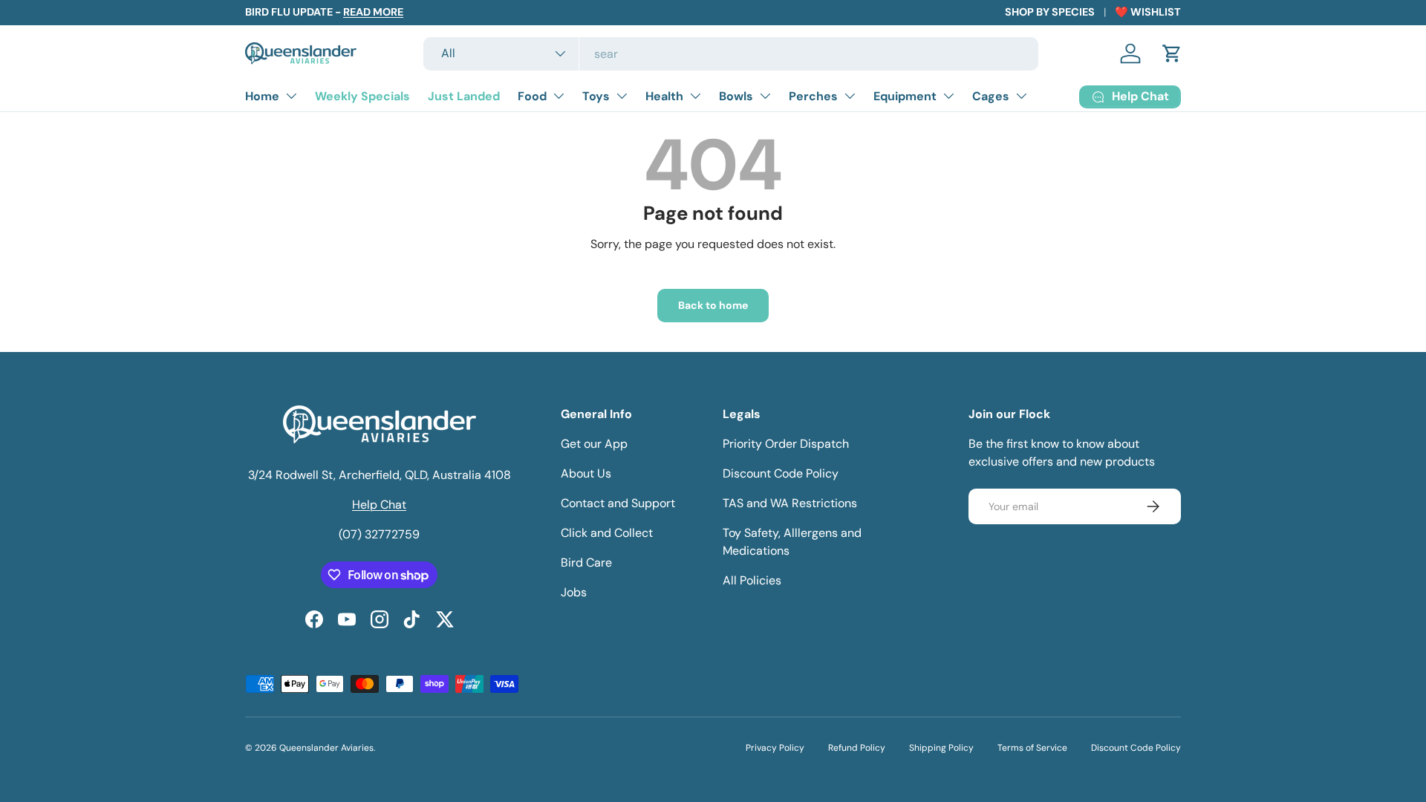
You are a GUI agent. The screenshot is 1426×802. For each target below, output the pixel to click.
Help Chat (379, 504)
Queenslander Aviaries (326, 748)
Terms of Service (1032, 748)
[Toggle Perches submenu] (850, 96)
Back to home (713, 305)
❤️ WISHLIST (1148, 12)
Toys (596, 96)
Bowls (736, 96)
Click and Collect (607, 533)
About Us (586, 473)
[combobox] (731, 54)
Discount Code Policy (781, 473)
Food (532, 96)
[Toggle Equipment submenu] (948, 96)
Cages (990, 96)
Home (262, 96)
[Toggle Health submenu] (695, 96)
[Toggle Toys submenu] (622, 96)
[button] (1172, 53)
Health (664, 96)
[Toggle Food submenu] (558, 96)
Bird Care (586, 562)
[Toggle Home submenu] (291, 96)
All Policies (752, 580)
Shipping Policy (941, 748)
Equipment (905, 96)
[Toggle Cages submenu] (1021, 96)
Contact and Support (618, 503)
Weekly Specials (362, 96)
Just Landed (464, 96)
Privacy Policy (775, 748)
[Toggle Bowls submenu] (765, 96)
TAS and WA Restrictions (790, 503)
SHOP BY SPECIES (1050, 12)
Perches (813, 96)
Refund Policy (856, 748)
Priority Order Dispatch (786, 443)
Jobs (574, 592)
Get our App (594, 443)
